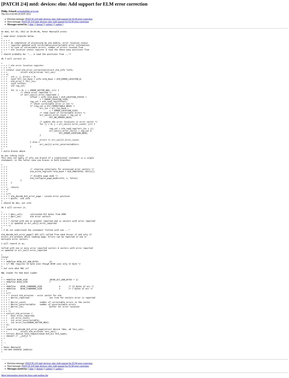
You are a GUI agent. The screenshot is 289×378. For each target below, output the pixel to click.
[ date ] (31, 24)
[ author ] (58, 24)
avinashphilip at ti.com (28, 11)
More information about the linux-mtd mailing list (24, 375)
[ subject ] (49, 24)
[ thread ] (39, 24)
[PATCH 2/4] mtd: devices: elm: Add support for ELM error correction (58, 19)
